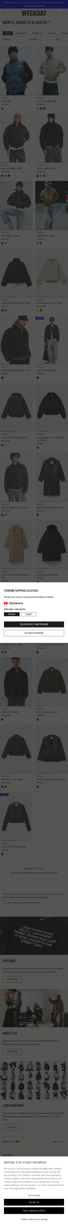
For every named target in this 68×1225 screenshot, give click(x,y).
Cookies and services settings (34, 1219)
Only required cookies (34, 1210)
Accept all (34, 1202)
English (28, 614)
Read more (34, 1195)
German (11, 614)
